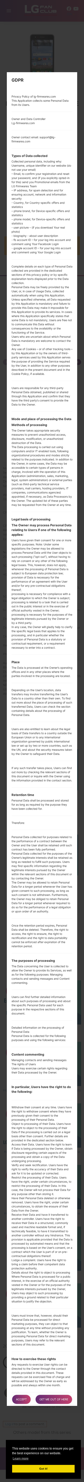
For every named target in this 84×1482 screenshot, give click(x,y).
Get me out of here (53, 1399)
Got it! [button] (43, 1468)
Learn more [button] (21, 1458)
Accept (21, 1399)
